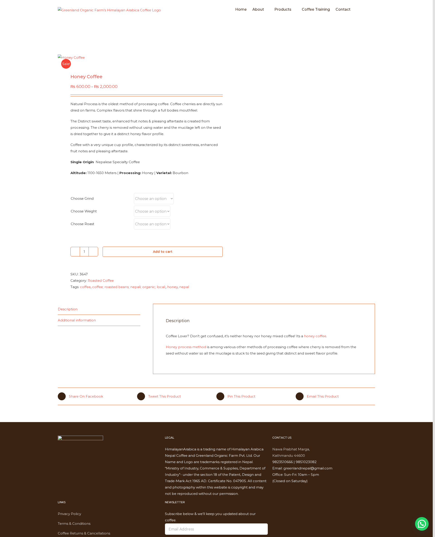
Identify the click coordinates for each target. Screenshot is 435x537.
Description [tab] (67, 309)
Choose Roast (82, 224)
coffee (85, 287)
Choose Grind (82, 198)
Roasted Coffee (101, 280)
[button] (368, 9)
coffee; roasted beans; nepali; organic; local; (129, 287)
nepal (184, 287)
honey (172, 287)
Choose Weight (84, 211)
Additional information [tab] (77, 320)
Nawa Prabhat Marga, (291, 449)
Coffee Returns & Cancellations (84, 533)
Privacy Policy (69, 514)
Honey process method (186, 347)
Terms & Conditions (74, 523)
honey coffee (315, 336)
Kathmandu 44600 (288, 455)
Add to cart (162, 252)
